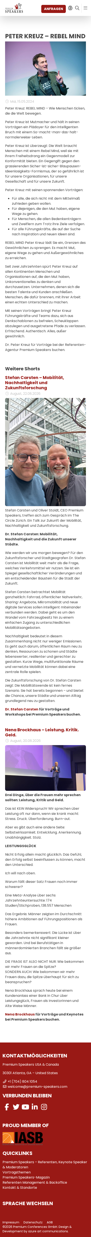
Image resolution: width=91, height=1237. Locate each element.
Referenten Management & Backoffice (35, 1182)
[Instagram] (44, 1107)
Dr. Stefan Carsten (21, 709)
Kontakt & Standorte (20, 1187)
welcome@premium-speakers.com (37, 1086)
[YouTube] (25, 1107)
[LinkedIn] (34, 1107)
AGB (50, 1222)
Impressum (11, 1222)
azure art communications (48, 1231)
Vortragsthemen (17, 1172)
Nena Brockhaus (20, 1014)
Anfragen (53, 8)
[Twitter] (16, 1107)
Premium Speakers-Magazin (26, 1177)
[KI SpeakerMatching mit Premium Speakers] (70, 8)
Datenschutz (33, 1222)
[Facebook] (7, 1107)
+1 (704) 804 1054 (22, 1081)
